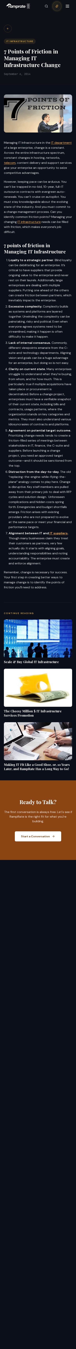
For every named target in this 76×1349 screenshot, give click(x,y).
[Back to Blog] (8, 28)
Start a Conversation (35, 836)
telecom (10, 163)
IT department (61, 143)
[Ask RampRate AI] (57, 6)
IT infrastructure (29, 222)
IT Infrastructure (19, 41)
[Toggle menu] (67, 6)
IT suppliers (58, 533)
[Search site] (46, 6)
